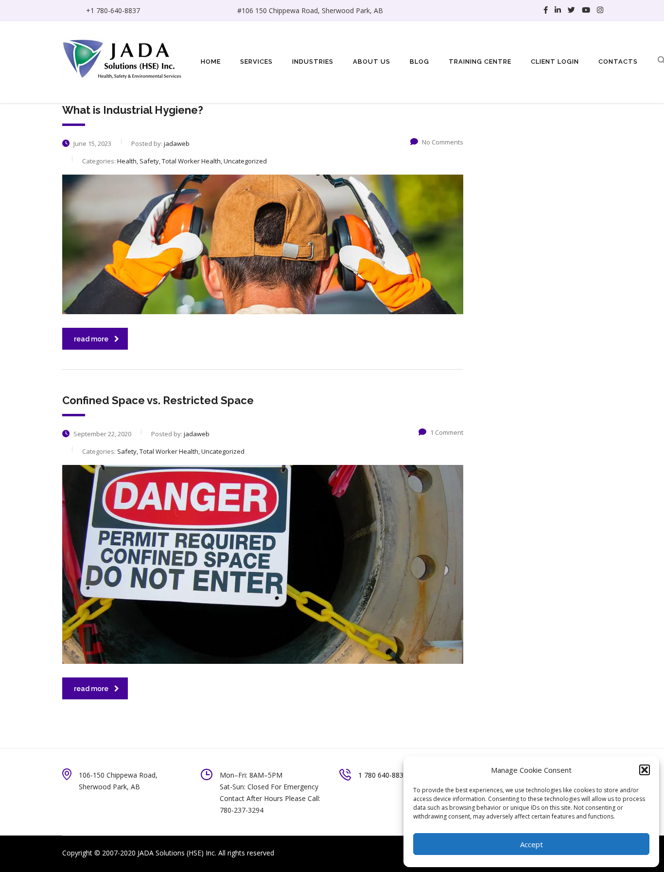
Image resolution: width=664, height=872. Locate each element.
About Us (371, 61)
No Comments (442, 142)
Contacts (618, 61)
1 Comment (446, 432)
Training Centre (480, 61)
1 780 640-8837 (382, 775)
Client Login (555, 61)
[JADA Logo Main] (123, 57)
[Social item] (545, 10)
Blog (419, 61)
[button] (644, 770)
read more (91, 339)
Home (211, 61)
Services (256, 61)
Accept (531, 844)
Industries (312, 61)
